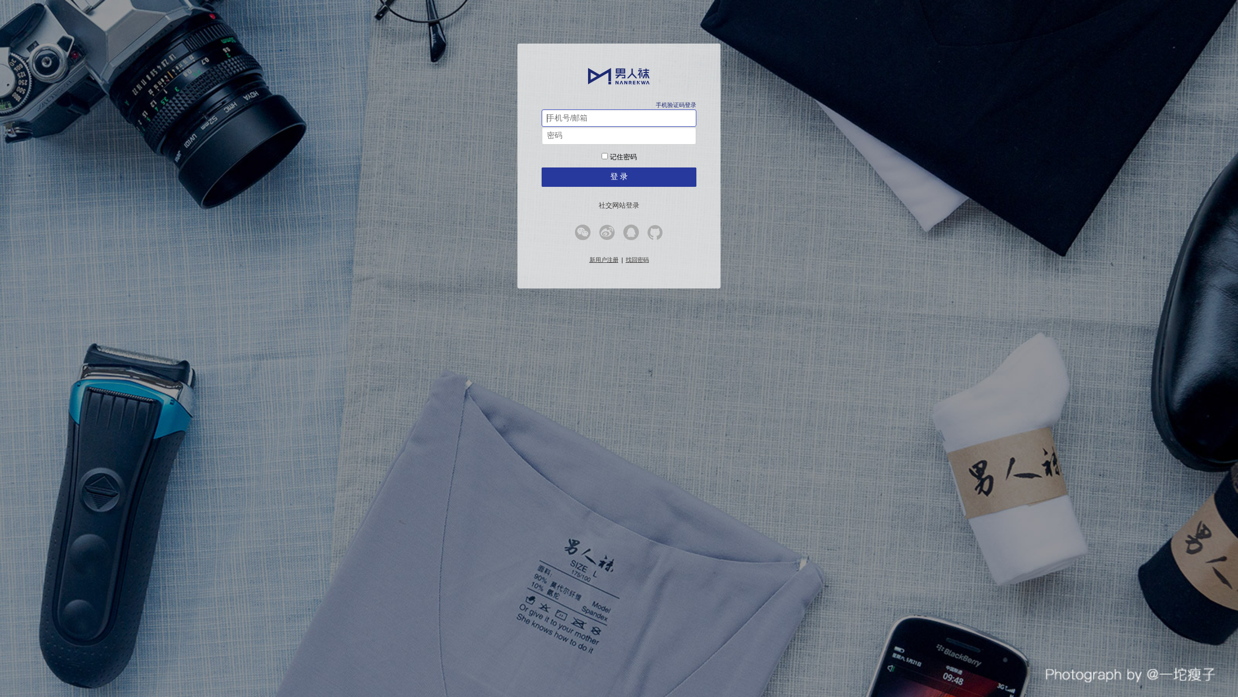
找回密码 (637, 260)
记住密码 (622, 157)
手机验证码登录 (676, 105)
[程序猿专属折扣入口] (655, 236)
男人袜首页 (619, 76)
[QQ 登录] (631, 236)
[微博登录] (607, 236)
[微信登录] (582, 236)
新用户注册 (604, 260)
